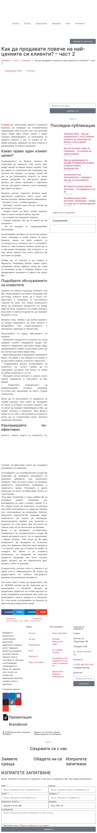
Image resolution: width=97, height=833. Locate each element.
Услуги (15, 23)
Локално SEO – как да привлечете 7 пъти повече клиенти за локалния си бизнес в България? (79, 137)
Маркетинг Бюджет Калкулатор (58, 674)
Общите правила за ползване (34, 825)
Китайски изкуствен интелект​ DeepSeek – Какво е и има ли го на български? (79, 201)
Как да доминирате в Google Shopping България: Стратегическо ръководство (79, 164)
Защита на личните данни (47, 732)
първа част (9, 124)
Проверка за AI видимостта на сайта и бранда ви (60, 662)
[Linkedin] (12, 696)
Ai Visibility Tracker (57, 651)
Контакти (80, 23)
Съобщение (7, 809)
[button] (7, 612)
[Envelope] (6, 708)
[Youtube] (18, 702)
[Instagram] (6, 702)
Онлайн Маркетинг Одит (57, 641)
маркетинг (58, 212)
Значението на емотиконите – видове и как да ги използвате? (77, 177)
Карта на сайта (36, 662)
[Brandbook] (6, 724)
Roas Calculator (59, 633)
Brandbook (18, 724)
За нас (27, 23)
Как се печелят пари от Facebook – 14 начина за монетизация (77, 151)
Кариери (56, 23)
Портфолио (41, 23)
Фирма (51, 786)
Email (4, 794)
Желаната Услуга (10, 802)
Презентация (20, 717)
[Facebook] (6, 696)
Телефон (52, 794)
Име (3, 786)
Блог (68, 23)
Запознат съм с (26, 825)
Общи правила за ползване (47, 734)
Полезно (26, 60)
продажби (70, 212)
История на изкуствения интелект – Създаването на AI (79, 189)
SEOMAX (5, 60)
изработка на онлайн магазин (29, 591)
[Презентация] (6, 717)
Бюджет (52, 802)
